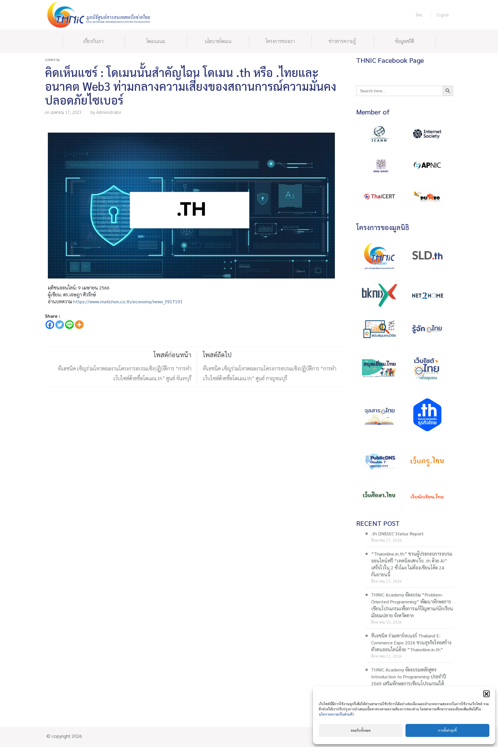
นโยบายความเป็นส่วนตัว (336, 714)
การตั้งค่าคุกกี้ (447, 730)
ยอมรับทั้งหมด (361, 730)
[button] (486, 694)
